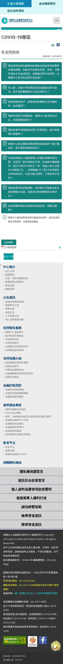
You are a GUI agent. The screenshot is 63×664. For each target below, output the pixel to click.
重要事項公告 (12, 305)
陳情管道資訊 (31, 524)
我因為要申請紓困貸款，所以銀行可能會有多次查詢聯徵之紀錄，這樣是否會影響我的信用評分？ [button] (33, 191)
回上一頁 (8, 256)
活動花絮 (10, 450)
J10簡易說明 (10, 247)
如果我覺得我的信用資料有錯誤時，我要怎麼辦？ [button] (32, 207)
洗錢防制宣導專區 (14, 396)
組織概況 (10, 274)
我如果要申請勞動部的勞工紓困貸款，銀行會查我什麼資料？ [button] (33, 131)
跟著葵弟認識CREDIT (16, 454)
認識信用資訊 (12, 377)
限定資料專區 (15, 11)
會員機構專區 (47, 3)
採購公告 (10, 312)
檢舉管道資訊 (31, 515)
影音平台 (10, 447)
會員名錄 (10, 285)
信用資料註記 (12, 339)
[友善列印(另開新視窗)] (52, 44)
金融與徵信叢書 (13, 430)
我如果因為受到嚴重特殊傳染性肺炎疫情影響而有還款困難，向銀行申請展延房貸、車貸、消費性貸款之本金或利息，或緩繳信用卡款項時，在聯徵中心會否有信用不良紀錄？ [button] (33, 71)
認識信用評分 (12, 366)
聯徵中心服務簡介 (14, 332)
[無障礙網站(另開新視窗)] (14, 641)
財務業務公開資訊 (14, 281)
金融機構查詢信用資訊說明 (19, 373)
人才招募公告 (12, 316)
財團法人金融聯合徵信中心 (17, 21)
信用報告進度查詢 (14, 350)
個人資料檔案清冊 (14, 319)
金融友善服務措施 (14, 301)
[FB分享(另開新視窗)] (58, 44)
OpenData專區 (13, 412)
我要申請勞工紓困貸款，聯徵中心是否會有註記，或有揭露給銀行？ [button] (32, 117)
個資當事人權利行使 (31, 497)
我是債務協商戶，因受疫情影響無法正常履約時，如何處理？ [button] (32, 103)
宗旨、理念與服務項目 (16, 278)
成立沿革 (10, 271)
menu (57, 20)
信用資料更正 (12, 343)
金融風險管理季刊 (14, 427)
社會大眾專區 (15, 3)
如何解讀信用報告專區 (16, 362)
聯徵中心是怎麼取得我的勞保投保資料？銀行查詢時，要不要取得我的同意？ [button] (33, 145)
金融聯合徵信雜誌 (14, 423)
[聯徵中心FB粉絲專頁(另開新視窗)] (43, 640)
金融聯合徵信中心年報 (16, 420)
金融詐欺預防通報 (14, 389)
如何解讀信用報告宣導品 (18, 434)
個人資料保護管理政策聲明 (31, 489)
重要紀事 (10, 308)
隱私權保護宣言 (31, 471)
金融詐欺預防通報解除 (16, 393)
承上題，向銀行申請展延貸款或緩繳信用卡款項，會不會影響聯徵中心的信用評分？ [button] (32, 89)
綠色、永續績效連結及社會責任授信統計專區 (28, 416)
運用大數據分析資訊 (15, 409)
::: (0, 264)
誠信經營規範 (31, 506)
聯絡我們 (10, 289)
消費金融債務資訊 (14, 369)
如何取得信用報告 (14, 335)
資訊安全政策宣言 (31, 480)
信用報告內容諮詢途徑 (16, 346)
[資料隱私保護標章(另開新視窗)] (32, 642)
